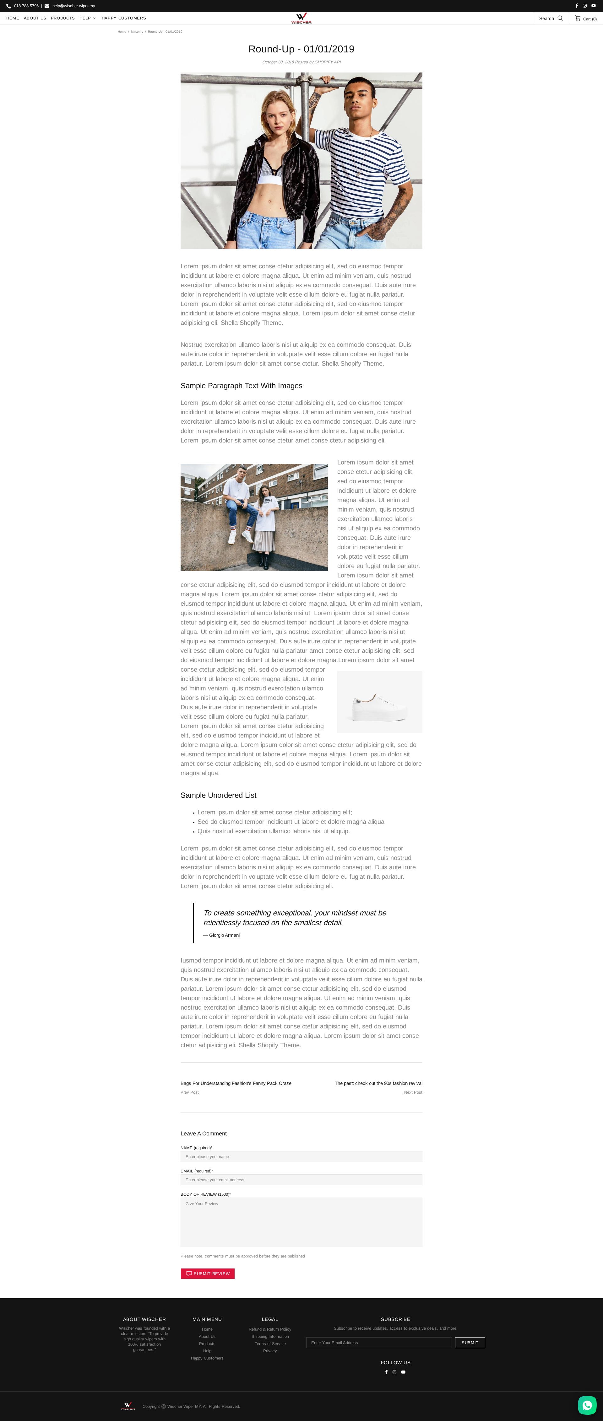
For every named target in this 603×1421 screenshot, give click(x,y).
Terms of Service (270, 1343)
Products (207, 1343)
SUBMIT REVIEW (212, 1273)
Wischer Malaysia (301, 18)
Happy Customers (207, 1358)
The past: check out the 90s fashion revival (378, 1083)
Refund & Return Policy (270, 1329)
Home (122, 31)
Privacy (270, 1351)
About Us (207, 1336)
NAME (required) (196, 1147)
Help (207, 1351)
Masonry (137, 31)
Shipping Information (270, 1336)
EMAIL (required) (196, 1171)
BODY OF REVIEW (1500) (205, 1194)
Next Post (413, 1092)
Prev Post (190, 1092)
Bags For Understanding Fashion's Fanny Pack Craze (236, 1083)
